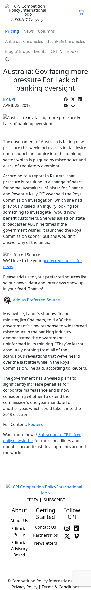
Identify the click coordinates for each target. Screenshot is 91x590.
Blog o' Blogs (17, 51)
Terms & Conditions (60, 587)
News (28, 31)
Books (73, 51)
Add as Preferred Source (36, 300)
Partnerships (45, 535)
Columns (46, 31)
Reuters (35, 424)
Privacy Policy (24, 587)
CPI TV (57, 51)
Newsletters (45, 543)
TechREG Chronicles (66, 41)
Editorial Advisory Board (19, 549)
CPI (12, 99)
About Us (19, 520)
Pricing (12, 31)
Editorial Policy (19, 531)
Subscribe (54, 500)
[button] (81, 12)
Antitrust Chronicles (24, 41)
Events (40, 51)
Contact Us (45, 527)
